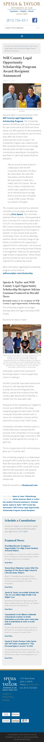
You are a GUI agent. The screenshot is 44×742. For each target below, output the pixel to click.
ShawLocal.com (30, 485)
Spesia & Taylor (22, 8)
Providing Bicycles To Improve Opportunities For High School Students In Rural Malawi (21, 548)
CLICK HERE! (23, 531)
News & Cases (18, 496)
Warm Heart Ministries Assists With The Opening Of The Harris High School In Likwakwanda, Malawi (21, 570)
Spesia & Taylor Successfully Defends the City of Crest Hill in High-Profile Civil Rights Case (22, 594)
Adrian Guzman (19, 499)
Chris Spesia (17, 214)
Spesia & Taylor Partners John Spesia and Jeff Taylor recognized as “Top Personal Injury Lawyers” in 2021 (20, 643)
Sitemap (5, 700)
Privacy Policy (8, 697)
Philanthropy (30, 496)
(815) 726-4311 (32, 684)
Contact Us (7, 693)
